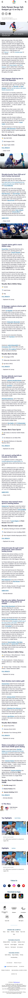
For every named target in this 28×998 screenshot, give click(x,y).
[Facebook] (4, 885)
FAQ (14, 934)
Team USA (22, 931)
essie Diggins (15, 521)
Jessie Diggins (13, 65)
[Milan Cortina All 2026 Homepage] (14, 2)
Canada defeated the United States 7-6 (12, 461)
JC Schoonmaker (20, 423)
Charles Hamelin (15, 252)
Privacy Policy (17, 962)
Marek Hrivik (10, 200)
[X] (9, 885)
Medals (17, 931)
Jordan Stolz (21, 944)
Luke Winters (10, 716)
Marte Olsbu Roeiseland (8, 606)
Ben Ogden (11, 423)
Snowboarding (14, 957)
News (4, 931)
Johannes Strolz (11, 697)
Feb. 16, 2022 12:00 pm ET (7, 18)
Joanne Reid (14, 644)
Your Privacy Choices (11, 966)
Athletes (12, 931)
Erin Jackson (20, 947)
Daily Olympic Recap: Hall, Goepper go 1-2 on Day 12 (13, 8)
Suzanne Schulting (16, 770)
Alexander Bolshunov (7, 398)
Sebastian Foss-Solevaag (14, 708)
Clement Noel (5, 684)
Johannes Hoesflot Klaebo (14, 380)
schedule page (18, 52)
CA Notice (21, 966)
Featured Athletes (14, 940)
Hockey (21, 954)
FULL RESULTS (6, 296)
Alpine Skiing (8, 954)
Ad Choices (9, 962)
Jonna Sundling (22, 509)
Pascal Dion (5, 249)
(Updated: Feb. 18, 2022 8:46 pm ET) (9, 19)
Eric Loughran (12, 349)
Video (8, 931)
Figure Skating (15, 954)
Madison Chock (21, 942)
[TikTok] (18, 885)
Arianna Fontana (9, 761)
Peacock (6, 52)
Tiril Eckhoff (8, 626)
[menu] (2, 2)
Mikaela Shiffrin (6, 942)
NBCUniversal (17, 982)
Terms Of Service (5, 970)
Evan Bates (13, 942)
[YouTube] (23, 885)
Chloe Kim (6, 944)
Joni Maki (9, 385)
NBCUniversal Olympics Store (19, 970)
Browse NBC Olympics (14, 929)
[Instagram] (14, 885)
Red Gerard (13, 947)
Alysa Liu (7, 947)
